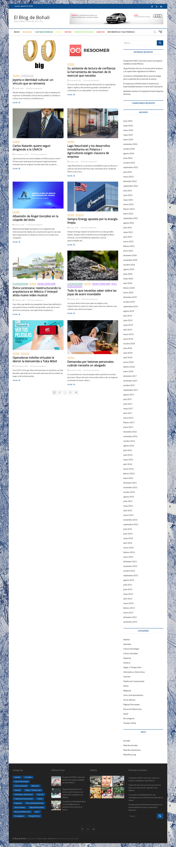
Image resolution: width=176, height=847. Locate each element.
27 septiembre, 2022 (21, 154)
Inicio (17, 32)
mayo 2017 (128, 408)
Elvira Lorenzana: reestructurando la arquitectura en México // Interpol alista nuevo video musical (37, 291)
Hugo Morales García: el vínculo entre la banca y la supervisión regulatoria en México (145, 787)
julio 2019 (127, 316)
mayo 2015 (128, 506)
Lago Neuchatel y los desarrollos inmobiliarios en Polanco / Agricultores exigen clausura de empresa (88, 151)
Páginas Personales (131, 704)
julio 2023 (127, 172)
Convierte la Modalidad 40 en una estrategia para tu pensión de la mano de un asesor (146, 797)
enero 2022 (128, 213)
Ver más (18, 102)
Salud (59, 32)
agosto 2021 (128, 223)
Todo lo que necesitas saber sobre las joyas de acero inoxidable (91, 292)
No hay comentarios (35, 88)
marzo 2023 (128, 176)
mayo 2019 (128, 325)
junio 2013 (127, 589)
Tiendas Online (27, 75)
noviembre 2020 (130, 260)
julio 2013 (127, 585)
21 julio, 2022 (74, 162)
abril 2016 (127, 464)
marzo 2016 (128, 469)
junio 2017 (127, 404)
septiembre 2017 (130, 390)
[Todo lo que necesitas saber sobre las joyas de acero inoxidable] (92, 265)
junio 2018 (127, 353)
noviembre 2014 (130, 520)
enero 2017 (128, 427)
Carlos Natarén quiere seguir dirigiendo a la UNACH (32, 147)
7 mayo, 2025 (19, 88)
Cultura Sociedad (44, 32)
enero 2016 (128, 478)
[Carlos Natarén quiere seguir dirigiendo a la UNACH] (38, 123)
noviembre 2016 (130, 436)
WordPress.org (129, 754)
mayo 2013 (128, 594)
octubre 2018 (129, 343)
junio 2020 (127, 274)
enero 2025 (128, 139)
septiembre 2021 (130, 218)
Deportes (127, 658)
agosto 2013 (128, 580)
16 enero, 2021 (74, 299)
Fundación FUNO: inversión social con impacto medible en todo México (144, 779)
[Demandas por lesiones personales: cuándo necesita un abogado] (92, 337)
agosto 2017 (128, 394)
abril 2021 (127, 237)
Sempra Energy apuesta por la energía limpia (92, 220)
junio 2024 (127, 158)
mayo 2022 (128, 200)
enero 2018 (128, 371)
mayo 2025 (128, 135)
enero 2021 (128, 251)
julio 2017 (127, 399)
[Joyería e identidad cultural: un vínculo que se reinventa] (38, 56)
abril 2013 (127, 598)
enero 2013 (128, 612)
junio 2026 (127, 121)
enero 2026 (128, 130)
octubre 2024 (129, 149)
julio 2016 (127, 450)
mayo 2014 (128, 538)
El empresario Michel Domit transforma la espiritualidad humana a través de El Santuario (145, 807)
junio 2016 (127, 455)
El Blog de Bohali (32, 17)
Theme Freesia (42, 839)
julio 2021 (127, 227)
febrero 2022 (129, 209)
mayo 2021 (128, 232)
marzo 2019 (128, 334)
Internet (126, 676)
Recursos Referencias (132, 709)
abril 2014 (127, 543)
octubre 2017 (129, 385)
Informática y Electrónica (121, 32)
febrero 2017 (129, 422)
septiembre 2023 (130, 167)
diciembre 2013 (130, 561)
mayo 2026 (128, 125)
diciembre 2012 (130, 617)
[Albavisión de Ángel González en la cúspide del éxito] (38, 195)
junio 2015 (127, 501)
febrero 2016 (129, 473)
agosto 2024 (128, 153)
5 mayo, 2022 (74, 228)
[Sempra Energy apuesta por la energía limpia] (92, 196)
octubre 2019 (129, 302)
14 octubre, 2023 (75, 80)
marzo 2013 (128, 603)
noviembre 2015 (130, 487)
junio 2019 (127, 320)
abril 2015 (127, 510)
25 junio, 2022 (19, 225)
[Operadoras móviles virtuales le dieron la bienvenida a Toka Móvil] (38, 335)
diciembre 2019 (130, 297)
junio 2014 (127, 533)
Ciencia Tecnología (84, 32)
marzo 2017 (128, 418)
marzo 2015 (128, 515)
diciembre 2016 (130, 432)
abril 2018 (127, 357)
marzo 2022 (128, 204)
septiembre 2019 (130, 306)
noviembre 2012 (130, 622)
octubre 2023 (129, 163)
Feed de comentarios (132, 750)
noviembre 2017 (130, 380)
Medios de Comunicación (133, 681)
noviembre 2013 (130, 566)
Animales (127, 644)
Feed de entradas (130, 745)
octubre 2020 (129, 264)
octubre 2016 (129, 441)
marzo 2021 (128, 241)
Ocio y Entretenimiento (133, 695)
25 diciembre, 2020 (21, 366)
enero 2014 (128, 557)
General (16, 75)
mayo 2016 (128, 459)
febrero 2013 (129, 608)
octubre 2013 (129, 571)
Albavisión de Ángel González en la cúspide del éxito (35, 218)
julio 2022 (127, 190)
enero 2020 (128, 292)
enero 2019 (128, 339)
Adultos (101, 32)
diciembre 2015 (130, 483)
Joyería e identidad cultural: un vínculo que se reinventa (33, 81)
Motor (68, 32)
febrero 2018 (129, 367)
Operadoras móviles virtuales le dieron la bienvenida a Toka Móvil (35, 359)
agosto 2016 (128, 445)
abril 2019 (127, 329)
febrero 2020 (129, 288)
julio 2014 (127, 529)
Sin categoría (128, 718)
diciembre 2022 (130, 181)
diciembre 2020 (130, 255)
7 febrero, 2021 (19, 300)
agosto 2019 (128, 311)
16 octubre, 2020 (75, 370)
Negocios (27, 32)
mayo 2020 (128, 278)
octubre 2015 (129, 492)
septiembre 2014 (130, 524)
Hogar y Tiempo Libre (46, 283)
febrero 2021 (129, 246)
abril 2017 (127, 413)
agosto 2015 (128, 496)
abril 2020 (127, 283)
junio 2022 (127, 195)
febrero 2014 (129, 552)
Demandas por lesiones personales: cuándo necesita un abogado (90, 363)
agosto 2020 (128, 269)
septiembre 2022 (130, 186)
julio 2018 (127, 348)
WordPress (51, 839)
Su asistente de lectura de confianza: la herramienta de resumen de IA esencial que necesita (91, 71)
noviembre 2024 (130, 144)
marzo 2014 (128, 547)
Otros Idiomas (129, 700)
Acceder (126, 740)
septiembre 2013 (130, 575)
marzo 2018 (128, 362)
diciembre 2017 (130, 376)
